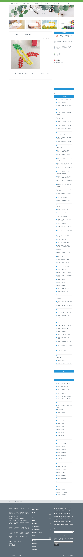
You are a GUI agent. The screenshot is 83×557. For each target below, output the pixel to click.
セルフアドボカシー (57, 511)
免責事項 (20, 555)
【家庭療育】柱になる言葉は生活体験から (64, 306)
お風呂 (66, 508)
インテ (69, 508)
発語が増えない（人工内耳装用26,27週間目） (64, 185)
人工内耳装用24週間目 (61, 481)
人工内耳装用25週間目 (61, 483)
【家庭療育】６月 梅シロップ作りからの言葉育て (64, 106)
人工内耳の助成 (41, 518)
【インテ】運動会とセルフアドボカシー (64, 142)
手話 (72, 516)
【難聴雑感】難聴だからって (62, 360)
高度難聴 (71, 524)
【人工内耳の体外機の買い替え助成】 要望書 (64, 113)
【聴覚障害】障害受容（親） (62, 331)
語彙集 (41, 546)
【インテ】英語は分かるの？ (62, 102)
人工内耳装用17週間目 (61, 463)
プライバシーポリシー (13, 555)
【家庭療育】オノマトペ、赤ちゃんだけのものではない (64, 220)
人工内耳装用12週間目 (61, 285)
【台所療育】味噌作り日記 (62, 223)
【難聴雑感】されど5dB (61, 322)
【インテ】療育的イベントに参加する (64, 266)
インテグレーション (57, 3)
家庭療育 (36, 3)
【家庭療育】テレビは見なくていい (64, 325)
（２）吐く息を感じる (61, 393)
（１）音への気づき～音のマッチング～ (64, 390)
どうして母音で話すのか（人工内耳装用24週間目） (64, 205)
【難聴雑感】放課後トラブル (62, 291)
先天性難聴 (56, 516)
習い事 (41, 538)
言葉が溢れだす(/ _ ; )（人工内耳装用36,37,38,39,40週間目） (64, 164)
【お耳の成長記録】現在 (62, 365)
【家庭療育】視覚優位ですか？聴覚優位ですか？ (64, 346)
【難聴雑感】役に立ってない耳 (63, 353)
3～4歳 (56, 508)
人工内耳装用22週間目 (61, 475)
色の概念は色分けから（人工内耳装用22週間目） (64, 227)
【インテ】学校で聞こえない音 (63, 259)
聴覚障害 (41, 541)
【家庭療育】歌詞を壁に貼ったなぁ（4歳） (64, 316)
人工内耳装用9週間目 (61, 440)
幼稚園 (69, 516)
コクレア (63, 510)
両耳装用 (60, 513)
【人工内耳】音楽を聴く (62, 294)
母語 (65, 518)
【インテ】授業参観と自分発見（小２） (64, 194)
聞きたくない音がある (61, 256)
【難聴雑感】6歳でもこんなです (63, 309)
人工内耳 (46, 3)
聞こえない (13, 544)
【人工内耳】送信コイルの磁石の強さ (64, 312)
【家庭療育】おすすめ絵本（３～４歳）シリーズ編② (64, 118)
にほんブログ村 (57, 57)
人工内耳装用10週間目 (61, 443)
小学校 (65, 516)
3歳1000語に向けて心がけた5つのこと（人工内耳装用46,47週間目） (64, 151)
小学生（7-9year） (42, 529)
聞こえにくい (65, 519)
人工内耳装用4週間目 (61, 426)
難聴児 (59, 524)
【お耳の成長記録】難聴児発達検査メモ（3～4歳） (64, 356)
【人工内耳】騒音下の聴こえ (62, 269)
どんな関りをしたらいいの (25, 4)
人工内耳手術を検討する (62, 412)
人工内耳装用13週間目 (61, 282)
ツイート (56, 93)
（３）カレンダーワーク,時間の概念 (64, 402)
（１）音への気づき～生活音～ (63, 386)
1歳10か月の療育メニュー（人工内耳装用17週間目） (64, 263)
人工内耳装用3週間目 (61, 423)
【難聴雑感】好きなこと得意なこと (64, 363)
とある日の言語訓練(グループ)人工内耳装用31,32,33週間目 (64, 172)
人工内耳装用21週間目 (61, 472)
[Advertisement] (64, 78)
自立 (70, 521)
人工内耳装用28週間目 (61, 489)
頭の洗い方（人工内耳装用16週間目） (64, 272)
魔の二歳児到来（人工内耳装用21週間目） (64, 231)
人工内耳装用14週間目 (61, 279)
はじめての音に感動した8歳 (62, 209)
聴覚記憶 (63, 521)
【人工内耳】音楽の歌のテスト (63, 288)
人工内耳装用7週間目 (61, 435)
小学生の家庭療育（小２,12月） (63, 242)
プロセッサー (64, 511)
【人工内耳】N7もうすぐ (62, 350)
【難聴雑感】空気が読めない (62, 328)
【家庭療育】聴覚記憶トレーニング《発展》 (64, 338)
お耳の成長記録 (60, 409)
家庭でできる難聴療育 (14, 4)
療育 (68, 518)
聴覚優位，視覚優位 (57, 521)
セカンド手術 (68, 510)
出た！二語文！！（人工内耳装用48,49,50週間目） (63, 146)
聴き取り (70, 519)
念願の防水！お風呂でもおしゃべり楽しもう (64, 159)
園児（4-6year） (42, 520)
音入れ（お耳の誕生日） (62, 415)
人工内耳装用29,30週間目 (62, 492)
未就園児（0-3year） (41, 532)
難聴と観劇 (59, 249)
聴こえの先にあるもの (15, 546)
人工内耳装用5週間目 (61, 429)
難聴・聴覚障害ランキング (58, 62)
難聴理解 (63, 524)
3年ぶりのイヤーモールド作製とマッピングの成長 (64, 236)
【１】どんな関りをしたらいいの (63, 383)
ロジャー (56, 513)
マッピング (69, 511)
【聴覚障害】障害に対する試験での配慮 (64, 302)
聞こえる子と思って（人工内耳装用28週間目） (64, 181)
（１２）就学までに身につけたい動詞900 (64, 406)
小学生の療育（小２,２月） (62, 197)
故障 (55, 518)
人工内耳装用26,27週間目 (62, 486)
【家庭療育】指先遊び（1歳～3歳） (64, 320)
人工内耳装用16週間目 (61, 461)
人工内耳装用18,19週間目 (62, 466)
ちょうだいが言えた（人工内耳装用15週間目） (64, 276)
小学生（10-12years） (41, 526)
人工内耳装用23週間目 (61, 478)
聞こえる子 (13, 545)
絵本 (41, 535)
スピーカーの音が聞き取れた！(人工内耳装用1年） (64, 138)
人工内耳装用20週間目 (61, 469)
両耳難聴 (65, 513)
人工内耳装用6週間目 (61, 432)
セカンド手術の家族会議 (62, 212)
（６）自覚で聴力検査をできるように (64, 396)
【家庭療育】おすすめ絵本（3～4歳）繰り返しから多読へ (64, 122)
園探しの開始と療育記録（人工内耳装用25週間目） (64, 190)
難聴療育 (67, 524)
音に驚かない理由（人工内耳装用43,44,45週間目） (63, 155)
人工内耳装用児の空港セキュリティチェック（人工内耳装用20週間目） (64, 246)
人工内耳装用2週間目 (61, 420)
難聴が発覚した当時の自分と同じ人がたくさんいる (64, 201)
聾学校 (67, 521)
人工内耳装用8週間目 (61, 438)
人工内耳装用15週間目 (61, 458)
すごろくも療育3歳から (61, 239)
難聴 (55, 524)
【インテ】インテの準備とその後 (63, 334)
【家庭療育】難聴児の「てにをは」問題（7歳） (64, 297)
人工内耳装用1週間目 (61, 417)
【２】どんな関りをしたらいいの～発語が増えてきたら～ (64, 399)
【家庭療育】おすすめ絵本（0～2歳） (64, 125)
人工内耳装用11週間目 (61, 446)
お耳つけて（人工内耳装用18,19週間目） (64, 253)
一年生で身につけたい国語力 (62, 109)
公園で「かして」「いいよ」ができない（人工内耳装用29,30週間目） (64, 177)
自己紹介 (68, 3)
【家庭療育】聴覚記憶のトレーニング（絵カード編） (66, 36)
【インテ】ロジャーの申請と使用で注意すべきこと (64, 129)
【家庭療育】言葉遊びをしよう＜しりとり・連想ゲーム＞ (64, 133)
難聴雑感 (42, 549)
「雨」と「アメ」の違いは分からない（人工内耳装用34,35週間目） (64, 168)
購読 (56, 544)
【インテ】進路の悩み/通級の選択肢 (64, 99)
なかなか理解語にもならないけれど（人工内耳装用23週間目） (64, 215)
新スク (59, 518)
